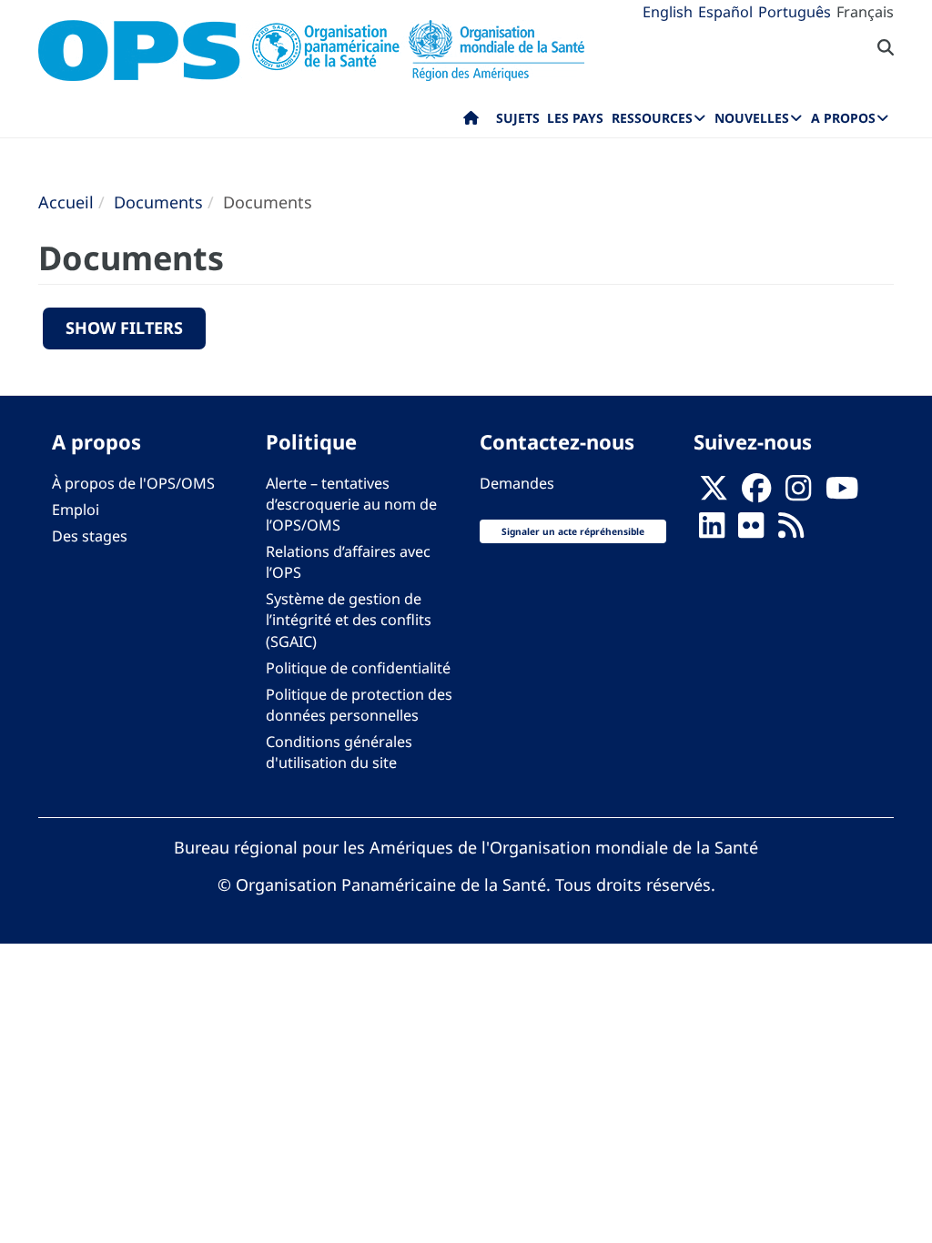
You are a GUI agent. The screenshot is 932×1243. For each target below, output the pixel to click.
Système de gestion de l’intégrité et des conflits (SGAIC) (348, 620)
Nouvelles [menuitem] (751, 117)
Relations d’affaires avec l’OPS (348, 561)
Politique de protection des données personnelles (359, 704)
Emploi (75, 510)
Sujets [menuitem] (518, 117)
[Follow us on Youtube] (842, 493)
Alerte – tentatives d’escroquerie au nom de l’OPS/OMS (351, 504)
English (668, 12)
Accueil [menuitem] (471, 122)
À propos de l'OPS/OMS (133, 483)
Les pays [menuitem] (575, 117)
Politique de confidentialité (358, 668)
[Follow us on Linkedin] (711, 530)
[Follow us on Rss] (791, 530)
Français (865, 12)
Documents (158, 202)
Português (794, 12)
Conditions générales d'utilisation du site (339, 752)
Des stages (89, 536)
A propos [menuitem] (843, 117)
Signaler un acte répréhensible (572, 531)
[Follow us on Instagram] (798, 493)
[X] (713, 493)
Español (725, 12)
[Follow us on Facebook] (756, 493)
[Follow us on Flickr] (751, 530)
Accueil (66, 202)
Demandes (517, 483)
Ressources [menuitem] (652, 117)
